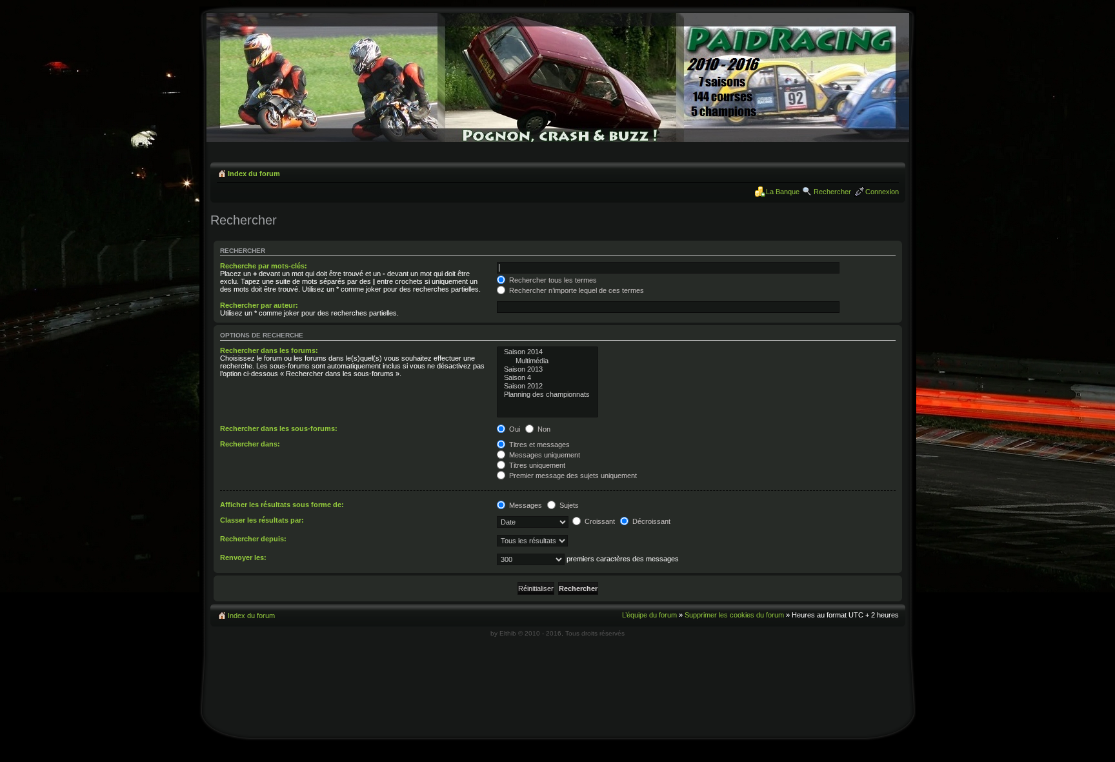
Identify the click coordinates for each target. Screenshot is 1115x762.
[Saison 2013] (547, 369)
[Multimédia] (547, 361)
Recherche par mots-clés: (263, 266)
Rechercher (832, 192)
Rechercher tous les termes (552, 280)
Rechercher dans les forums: (269, 350)
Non (543, 429)
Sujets (568, 505)
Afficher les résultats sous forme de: (282, 504)
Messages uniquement (543, 455)
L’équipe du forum (649, 615)
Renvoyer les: (243, 557)
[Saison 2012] (547, 386)
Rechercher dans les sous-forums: (278, 428)
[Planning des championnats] (547, 394)
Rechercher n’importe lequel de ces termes (575, 290)
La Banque (782, 192)
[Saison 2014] (547, 352)
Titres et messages (538, 444)
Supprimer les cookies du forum (734, 615)
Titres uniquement (536, 465)
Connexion (882, 192)
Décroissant (650, 521)
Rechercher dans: (250, 444)
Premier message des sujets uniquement (572, 475)
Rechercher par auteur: (259, 305)
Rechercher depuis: (253, 539)
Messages (524, 505)
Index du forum (254, 173)
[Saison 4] (547, 378)
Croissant (599, 521)
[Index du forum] (557, 139)
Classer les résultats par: (262, 520)
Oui (513, 429)
